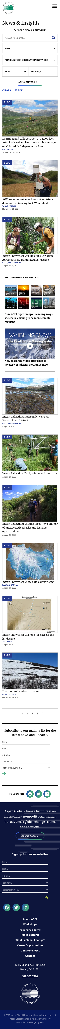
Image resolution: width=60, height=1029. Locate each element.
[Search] (54, 38)
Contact (30, 956)
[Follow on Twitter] (38, 794)
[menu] (54, 6)
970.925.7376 (30, 976)
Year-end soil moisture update (20, 691)
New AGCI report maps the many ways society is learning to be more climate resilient (29, 318)
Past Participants (30, 929)
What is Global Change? (30, 940)
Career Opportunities (30, 945)
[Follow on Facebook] (30, 794)
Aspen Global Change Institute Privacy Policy (30, 1018)
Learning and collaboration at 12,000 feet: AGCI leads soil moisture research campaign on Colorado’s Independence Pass (29, 142)
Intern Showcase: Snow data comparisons (28, 582)
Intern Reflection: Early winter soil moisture (29, 473)
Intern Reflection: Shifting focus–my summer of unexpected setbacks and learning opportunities (30, 527)
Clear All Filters (12, 90)
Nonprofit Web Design (26, 1022)
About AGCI (30, 919)
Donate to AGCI (30, 950)
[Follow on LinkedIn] (47, 794)
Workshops (30, 924)
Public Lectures (30, 934)
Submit (6, 776)
